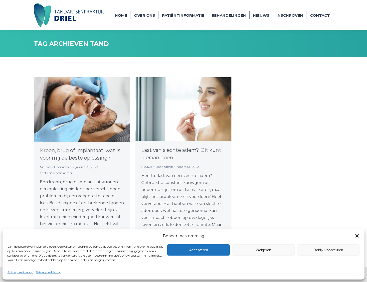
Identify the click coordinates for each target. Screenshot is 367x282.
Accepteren (198, 250)
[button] (357, 235)
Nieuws (45, 167)
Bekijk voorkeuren (328, 250)
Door (63, 167)
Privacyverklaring (20, 272)
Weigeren (263, 250)
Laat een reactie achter (56, 173)
